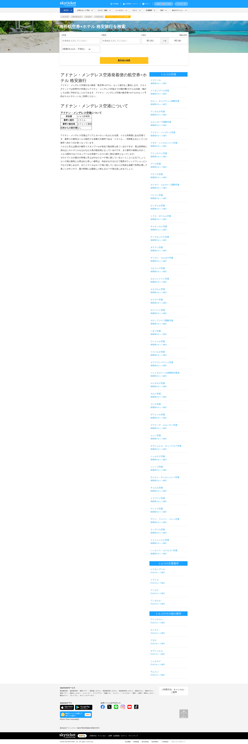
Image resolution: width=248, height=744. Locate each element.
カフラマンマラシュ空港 (161, 364)
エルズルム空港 (158, 290)
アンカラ (157, 591)
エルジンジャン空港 (159, 280)
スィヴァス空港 (158, 531)
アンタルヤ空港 (158, 113)
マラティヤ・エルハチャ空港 (163, 426)
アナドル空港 (158, 175)
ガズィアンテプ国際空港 (161, 322)
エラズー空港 (158, 301)
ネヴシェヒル (157, 652)
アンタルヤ (157, 602)
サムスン (157, 673)
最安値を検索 (124, 60)
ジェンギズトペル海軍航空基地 (164, 374)
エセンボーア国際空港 (160, 123)
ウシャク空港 (158, 510)
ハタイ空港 (158, 332)
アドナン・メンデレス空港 (162, 134)
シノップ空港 (158, 468)
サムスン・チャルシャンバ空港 (164, 478)
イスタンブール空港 (159, 92)
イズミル (157, 581)
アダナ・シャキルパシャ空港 (163, 144)
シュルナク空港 (158, 458)
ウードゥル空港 (158, 343)
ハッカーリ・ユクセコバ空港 (163, 552)
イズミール (158, 81)
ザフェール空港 (158, 416)
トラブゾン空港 (158, 499)
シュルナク (157, 662)
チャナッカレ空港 (158, 228)
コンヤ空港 (158, 405)
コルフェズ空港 (158, 269)
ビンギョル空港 (158, 207)
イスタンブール (157, 570)
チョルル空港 (158, 489)
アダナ (157, 642)
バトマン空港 (158, 196)
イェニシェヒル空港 (159, 541)
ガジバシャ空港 (158, 311)
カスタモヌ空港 (158, 384)
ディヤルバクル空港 (159, 238)
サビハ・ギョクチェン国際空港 (164, 102)
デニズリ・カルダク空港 (161, 259)
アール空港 (158, 165)
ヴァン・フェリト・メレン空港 (164, 520)
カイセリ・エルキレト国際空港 (164, 186)
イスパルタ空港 (158, 353)
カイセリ (157, 631)
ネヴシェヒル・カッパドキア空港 (165, 447)
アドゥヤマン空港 (158, 155)
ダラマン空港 (158, 249)
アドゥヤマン (157, 621)
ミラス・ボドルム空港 (160, 217)
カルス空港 (158, 395)
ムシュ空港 (158, 437)
